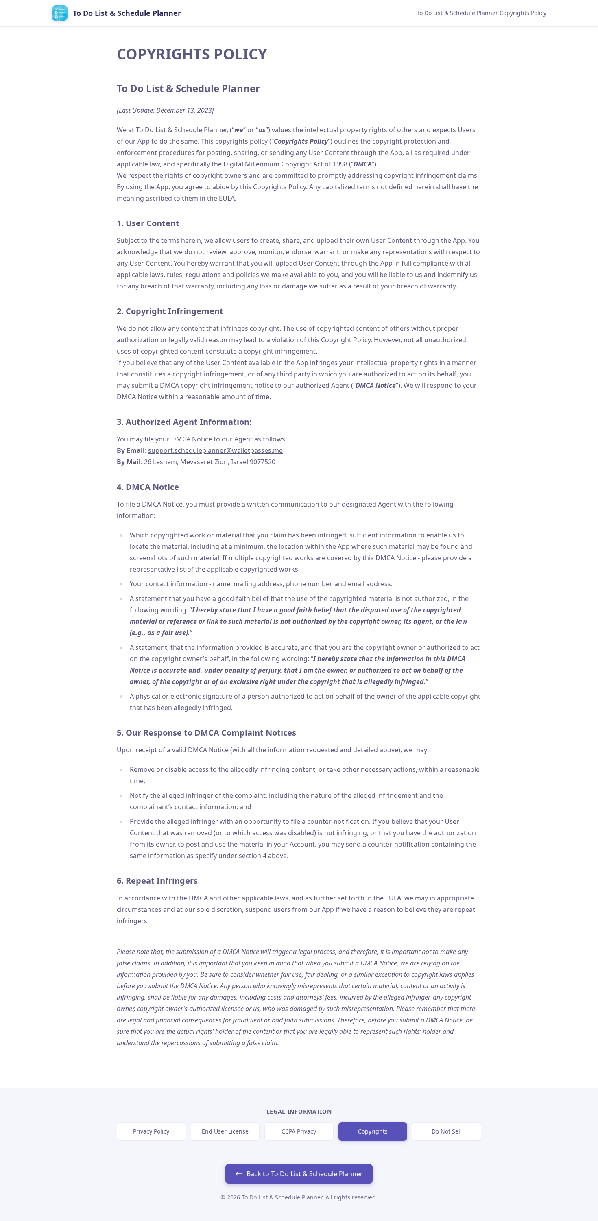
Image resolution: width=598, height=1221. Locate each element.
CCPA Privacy (299, 1131)
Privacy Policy (151, 1131)
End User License (225, 1131)
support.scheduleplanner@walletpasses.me (215, 450)
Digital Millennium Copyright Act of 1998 (285, 163)
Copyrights (373, 1131)
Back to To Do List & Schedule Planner (305, 1173)
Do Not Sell (447, 1131)
